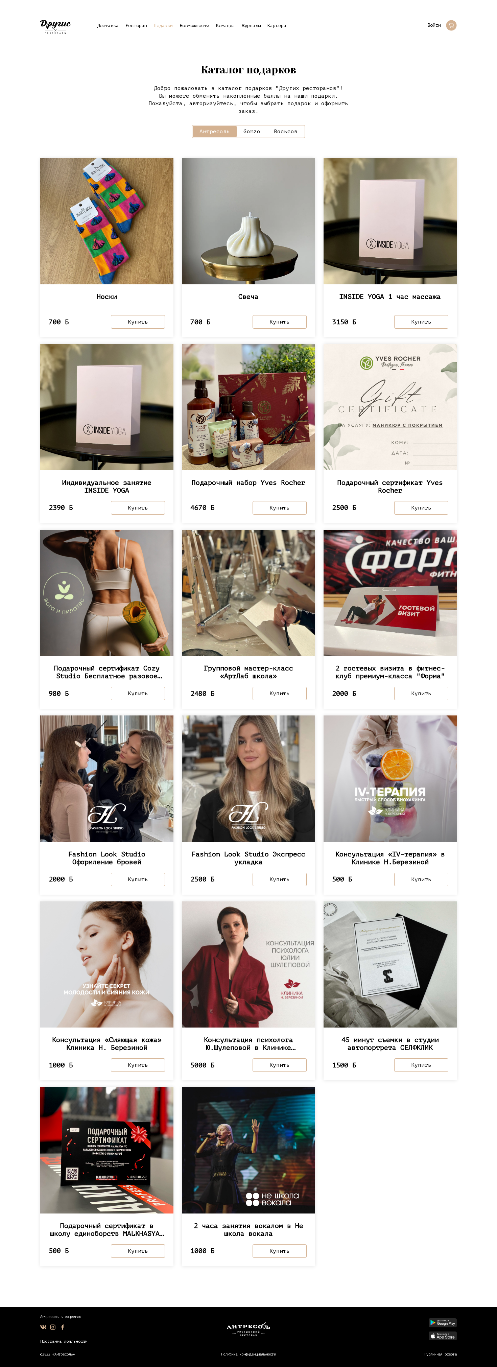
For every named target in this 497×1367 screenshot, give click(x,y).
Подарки (163, 25)
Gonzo (251, 131)
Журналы (251, 25)
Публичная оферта (440, 1354)
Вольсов (286, 131)
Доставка (108, 25)
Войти (434, 25)
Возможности (194, 25)
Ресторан (136, 25)
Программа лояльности (64, 1341)
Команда (225, 25)
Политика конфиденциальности (248, 1354)
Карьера (276, 25)
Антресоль (214, 131)
